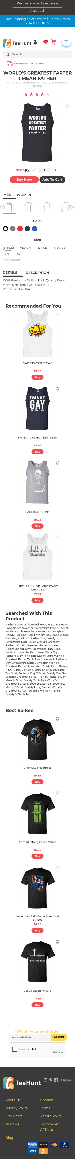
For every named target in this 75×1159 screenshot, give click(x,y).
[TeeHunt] (17, 43)
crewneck (48, 659)
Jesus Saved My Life (37, 990)
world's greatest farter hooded (38, 645)
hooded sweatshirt (37, 631)
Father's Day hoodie (48, 635)
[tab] (13, 273)
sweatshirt (41, 628)
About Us (13, 1100)
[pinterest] (50, 1079)
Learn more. (49, 3)
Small (8, 247)
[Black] (5, 228)
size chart (12, 260)
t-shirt (10, 669)
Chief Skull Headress (37, 767)
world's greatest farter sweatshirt (32, 664)
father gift (38, 638)
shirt (46, 666)
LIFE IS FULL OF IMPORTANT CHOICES (37, 587)
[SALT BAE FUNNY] (37, 482)
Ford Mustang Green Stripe (37, 842)
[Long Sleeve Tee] (65, 207)
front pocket (59, 628)
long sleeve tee (53, 683)
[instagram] (45, 1079)
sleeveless (40, 649)
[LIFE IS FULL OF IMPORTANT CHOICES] (37, 557)
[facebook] (56, 1079)
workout (11, 652)
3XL (19, 254)
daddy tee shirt (57, 673)
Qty (26, 170)
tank (51, 649)
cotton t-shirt (31, 669)
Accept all (37, 10)
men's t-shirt (14, 687)
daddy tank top (34, 680)
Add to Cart (52, 180)
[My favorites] (45, 41)
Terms (45, 1108)
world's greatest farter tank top (34, 657)
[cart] (53, 41)
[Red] (20, 228)
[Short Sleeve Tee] (46, 207)
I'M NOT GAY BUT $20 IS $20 (37, 437)
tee (18, 669)
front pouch (14, 631)
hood (35, 624)
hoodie (45, 624)
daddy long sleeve (37, 687)
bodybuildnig (14, 649)
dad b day (28, 642)
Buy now (24, 180)
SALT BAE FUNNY (37, 512)
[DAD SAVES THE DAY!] (37, 334)
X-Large (59, 247)
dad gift (23, 638)
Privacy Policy (16, 1108)
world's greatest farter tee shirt (33, 688)
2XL (7, 254)
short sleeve (58, 666)
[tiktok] (66, 1079)
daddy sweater (37, 662)
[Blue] (34, 228)
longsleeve (13, 628)
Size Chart (13, 1116)
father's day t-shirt (31, 673)
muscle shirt (27, 652)
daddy (9, 635)
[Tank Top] (9, 207)
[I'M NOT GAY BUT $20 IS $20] (37, 408)
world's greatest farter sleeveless (31, 681)
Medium (25, 247)
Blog (9, 1138)
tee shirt (11, 673)
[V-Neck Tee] (28, 207)
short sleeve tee (53, 669)
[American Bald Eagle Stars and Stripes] (37, 887)
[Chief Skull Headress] (37, 738)
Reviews (12, 1124)
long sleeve (59, 624)
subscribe (59, 1037)
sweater (27, 628)
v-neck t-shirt (50, 690)
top (58, 649)
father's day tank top (20, 655)
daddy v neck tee (17, 694)
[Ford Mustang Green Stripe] (37, 813)
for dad (21, 635)
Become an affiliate (50, 1127)
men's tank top (47, 652)
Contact (46, 1100)
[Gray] (12, 228)
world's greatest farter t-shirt (26, 676)
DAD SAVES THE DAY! (37, 363)
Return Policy (51, 1116)
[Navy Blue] (27, 228)
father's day (14, 624)
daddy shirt (45, 655)
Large (42, 247)
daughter (58, 631)
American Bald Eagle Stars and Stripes (37, 918)
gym (28, 649)
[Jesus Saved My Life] (37, 961)
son (30, 635)
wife (27, 624)
